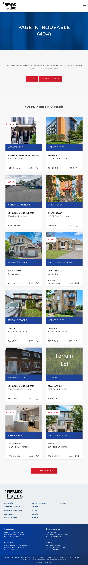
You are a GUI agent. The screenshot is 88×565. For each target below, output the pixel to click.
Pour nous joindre (50, 79)
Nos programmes (10, 518)
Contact (63, 503)
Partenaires (9, 514)
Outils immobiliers (39, 503)
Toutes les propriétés (44, 471)
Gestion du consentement (58, 559)
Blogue (35, 518)
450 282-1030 (54, 550)
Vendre (35, 507)
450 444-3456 (13, 550)
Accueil (32, 79)
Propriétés (8, 503)
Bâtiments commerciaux (13, 510)
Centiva (48, 562)
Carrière (35, 514)
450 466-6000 (13, 536)
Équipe (34, 510)
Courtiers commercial (12, 507)
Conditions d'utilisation (40, 559)
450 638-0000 (55, 536)
